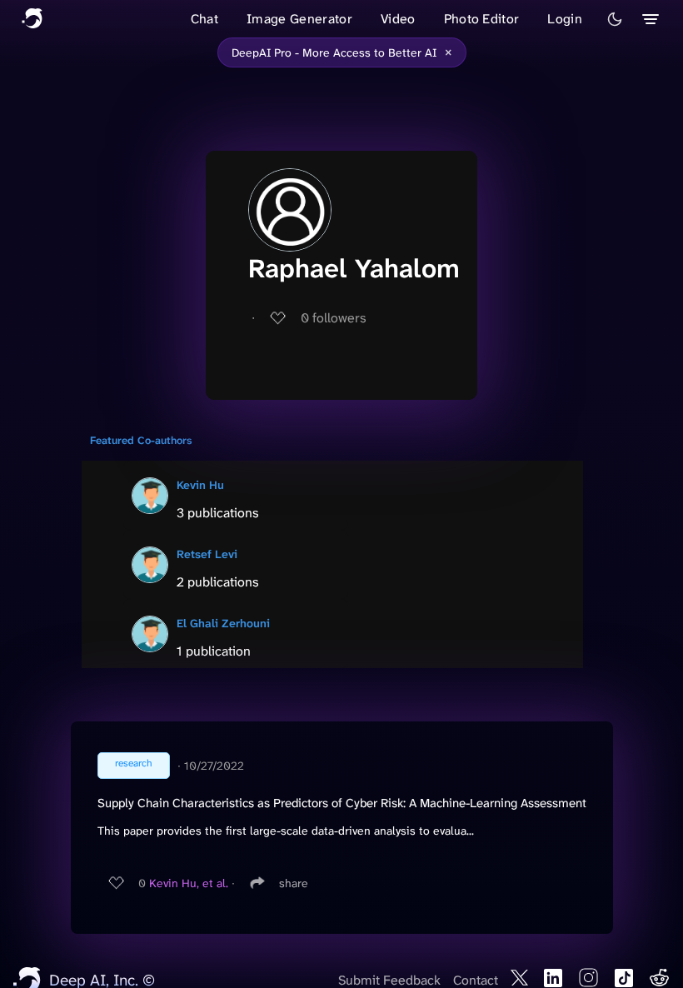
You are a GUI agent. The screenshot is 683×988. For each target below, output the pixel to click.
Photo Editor (482, 18)
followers (333, 318)
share (293, 883)
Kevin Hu (200, 484)
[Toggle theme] (614, 19)
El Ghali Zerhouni (223, 623)
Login (564, 18)
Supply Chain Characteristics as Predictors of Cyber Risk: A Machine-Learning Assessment (341, 803)
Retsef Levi (207, 553)
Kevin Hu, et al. (188, 883)
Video (398, 18)
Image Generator (299, 18)
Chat (204, 18)
